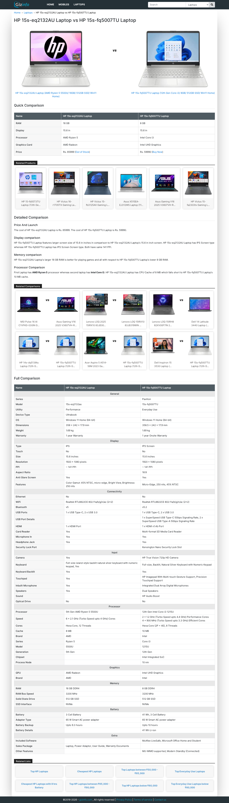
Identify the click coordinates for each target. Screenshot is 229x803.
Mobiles (64, 4)
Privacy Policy (124, 799)
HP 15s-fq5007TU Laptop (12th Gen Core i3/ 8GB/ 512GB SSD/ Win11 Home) (173, 92)
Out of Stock (82, 151)
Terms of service (143, 799)
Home (50, 4)
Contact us (160, 799)
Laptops (79, 4)
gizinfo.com (85, 799)
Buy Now (157, 151)
